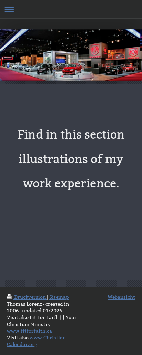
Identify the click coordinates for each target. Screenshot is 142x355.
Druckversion (30, 297)
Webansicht (121, 297)
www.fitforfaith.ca (29, 331)
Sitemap (59, 297)
